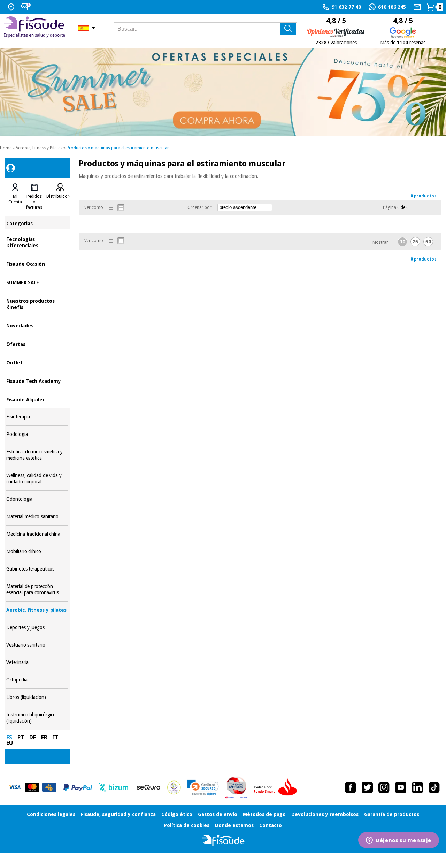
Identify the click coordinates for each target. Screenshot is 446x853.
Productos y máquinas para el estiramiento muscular (118, 147)
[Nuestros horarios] (26, 7)
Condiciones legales (51, 814)
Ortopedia (37, 679)
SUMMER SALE (37, 282)
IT (56, 737)
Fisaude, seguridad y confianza (118, 814)
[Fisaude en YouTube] (400, 787)
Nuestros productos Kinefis (37, 303)
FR (44, 737)
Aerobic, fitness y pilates (37, 610)
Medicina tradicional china (37, 534)
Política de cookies (186, 825)
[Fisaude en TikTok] (434, 787)
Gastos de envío (217, 814)
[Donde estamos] (12, 7)
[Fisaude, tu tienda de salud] (35, 28)
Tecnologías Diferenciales (37, 241)
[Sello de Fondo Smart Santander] (277, 787)
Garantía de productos (391, 814)
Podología (37, 434)
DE (32, 737)
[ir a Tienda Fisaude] (223, 840)
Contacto (270, 825)
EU (9, 743)
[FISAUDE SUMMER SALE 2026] (223, 92)
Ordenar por (199, 207)
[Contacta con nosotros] (418, 7)
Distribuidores (60, 196)
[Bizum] (114, 787)
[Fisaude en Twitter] (367, 787)
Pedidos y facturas (34, 202)
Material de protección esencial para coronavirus (37, 589)
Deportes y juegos (37, 627)
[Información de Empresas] (236, 787)
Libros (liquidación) (37, 697)
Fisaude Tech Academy (37, 380)
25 (415, 241)
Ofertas (37, 343)
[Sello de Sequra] (148, 787)
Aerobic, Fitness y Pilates (39, 147)
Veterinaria (37, 662)
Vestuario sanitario (37, 645)
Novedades (37, 325)
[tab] (15, 197)
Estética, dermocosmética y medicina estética (37, 455)
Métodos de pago (264, 814)
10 (402, 241)
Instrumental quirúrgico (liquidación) (37, 718)
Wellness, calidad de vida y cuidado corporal (37, 478)
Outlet (37, 362)
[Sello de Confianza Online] (174, 787)
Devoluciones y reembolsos (325, 814)
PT (20, 737)
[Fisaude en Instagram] (384, 787)
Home (5, 147)
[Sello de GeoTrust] (203, 787)
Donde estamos (234, 825)
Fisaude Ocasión (37, 263)
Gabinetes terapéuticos (37, 569)
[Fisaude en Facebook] (350, 787)
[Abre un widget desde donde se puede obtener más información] (398, 841)
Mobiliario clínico (37, 551)
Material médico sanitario (37, 516)
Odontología (37, 499)
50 (428, 241)
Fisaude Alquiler (37, 399)
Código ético (176, 814)
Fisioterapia (37, 416)
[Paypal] (77, 787)
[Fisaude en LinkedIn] (417, 787)
